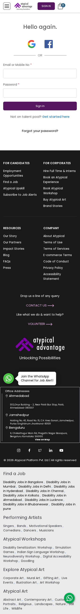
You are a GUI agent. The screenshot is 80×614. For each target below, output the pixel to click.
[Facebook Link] (29, 450)
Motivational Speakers (46, 526)
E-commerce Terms (57, 255)
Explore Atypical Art (24, 569)
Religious (25, 604)
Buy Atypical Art (54, 200)
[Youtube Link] (61, 450)
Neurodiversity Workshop (22, 556)
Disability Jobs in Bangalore (23, 482)
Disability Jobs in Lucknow (44, 500)
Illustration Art (27, 582)
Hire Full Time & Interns (59, 171)
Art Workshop (50, 582)
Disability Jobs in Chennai (45, 491)
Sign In (46, 6)
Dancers (30, 530)
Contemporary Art (38, 599)
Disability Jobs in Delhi (35, 486)
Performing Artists (22, 517)
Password (11, 85)
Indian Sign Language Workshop (41, 552)
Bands (22, 526)
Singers (9, 526)
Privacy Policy (53, 268)
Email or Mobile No (17, 65)
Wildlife (17, 608)
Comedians (12, 530)
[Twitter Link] (40, 450)
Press (7, 268)
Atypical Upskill (14, 188)
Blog (6, 255)
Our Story (10, 236)
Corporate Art (14, 578)
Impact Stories (13, 249)
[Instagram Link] (19, 450)
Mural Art (34, 578)
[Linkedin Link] (51, 450)
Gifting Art (51, 578)
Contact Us (37, 305)
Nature (61, 604)
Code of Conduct (56, 261)
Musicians (47, 530)
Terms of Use (53, 242)
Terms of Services (56, 249)
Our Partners (12, 242)
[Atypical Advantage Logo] (40, 343)
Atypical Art (15, 591)
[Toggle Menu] (6, 6)
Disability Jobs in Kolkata (21, 495)
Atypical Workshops (24, 539)
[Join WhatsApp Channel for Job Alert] (8, 378)
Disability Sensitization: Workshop (28, 547)
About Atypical (54, 236)
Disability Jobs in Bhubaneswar (26, 504)
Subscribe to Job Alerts (20, 195)
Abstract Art (12, 599)
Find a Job (10, 182)
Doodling (28, 561)
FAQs (6, 261)
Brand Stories (53, 206)
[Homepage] (22, 6)
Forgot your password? (40, 131)
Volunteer (37, 324)
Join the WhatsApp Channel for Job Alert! (37, 378)
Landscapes (44, 604)
